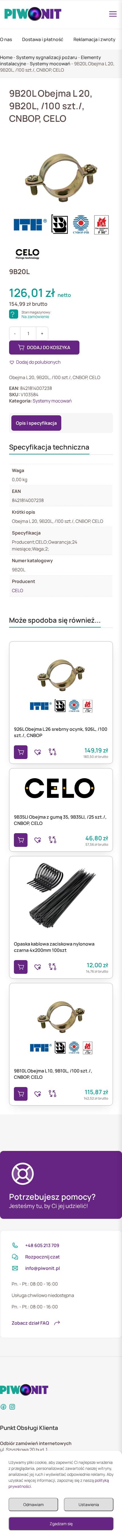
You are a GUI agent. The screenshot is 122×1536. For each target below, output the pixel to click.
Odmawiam (33, 1504)
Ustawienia (89, 1504)
